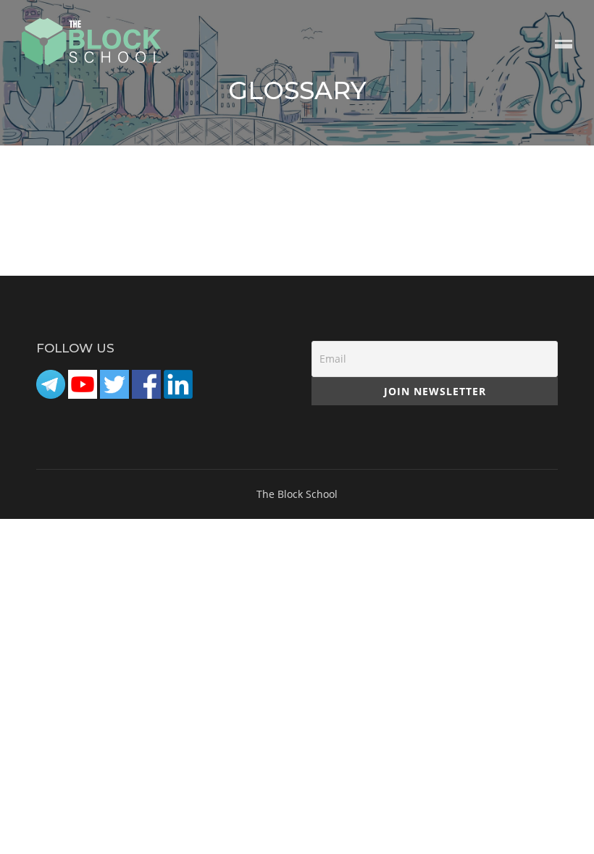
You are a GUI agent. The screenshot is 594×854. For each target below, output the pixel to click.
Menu (563, 45)
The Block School (297, 494)
